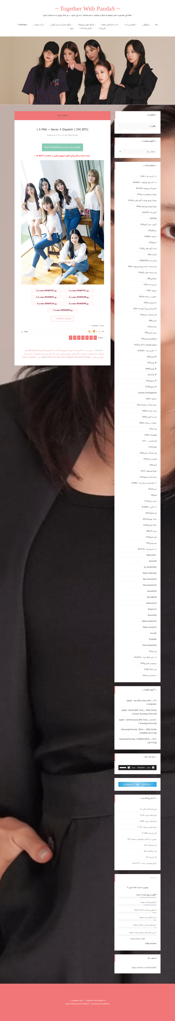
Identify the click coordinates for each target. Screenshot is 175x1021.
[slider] (123, 767)
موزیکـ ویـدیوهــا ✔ (149, 471)
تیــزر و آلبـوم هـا (149, 416)
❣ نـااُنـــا (57, 350)
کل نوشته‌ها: (152, 845)
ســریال (152, 489)
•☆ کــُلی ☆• (150, 507)
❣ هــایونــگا (42, 350)
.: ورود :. (71, 28)
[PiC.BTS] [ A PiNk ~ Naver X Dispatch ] (62, 129)
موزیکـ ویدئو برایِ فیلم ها (146, 206)
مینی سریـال (151, 501)
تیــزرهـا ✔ (151, 290)
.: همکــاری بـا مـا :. (130, 24)
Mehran (151, 603)
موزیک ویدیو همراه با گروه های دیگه (142, 200)
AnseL (153, 561)
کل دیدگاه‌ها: (152, 851)
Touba (153, 639)
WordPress (105, 1003)
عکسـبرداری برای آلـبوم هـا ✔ (42, 353)
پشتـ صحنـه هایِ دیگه (147, 272)
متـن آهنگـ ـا (150, 669)
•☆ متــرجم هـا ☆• (148, 549)
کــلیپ (30, 353)
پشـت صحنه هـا (149, 410)
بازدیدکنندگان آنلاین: (149, 809)
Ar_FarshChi (150, 567)
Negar (152, 609)
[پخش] (153, 767)
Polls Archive (151, 943)
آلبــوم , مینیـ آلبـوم (148, 224)
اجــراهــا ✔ (151, 236)
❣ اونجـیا (79, 350)
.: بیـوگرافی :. (146, 24)
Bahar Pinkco (150, 573)
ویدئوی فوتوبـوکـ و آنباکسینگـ (145, 344)
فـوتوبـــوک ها (151, 434)
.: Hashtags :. (22, 24)
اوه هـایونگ (151, 513)
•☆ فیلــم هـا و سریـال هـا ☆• (145, 483)
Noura (152, 615)
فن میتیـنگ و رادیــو (148, 452)
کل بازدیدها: (152, 833)
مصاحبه (152, 326)
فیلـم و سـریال (150, 458)
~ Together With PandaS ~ (87, 9)
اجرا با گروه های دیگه (148, 248)
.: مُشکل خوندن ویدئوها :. (86, 24)
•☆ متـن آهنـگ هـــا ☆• (146, 657)
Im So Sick (56, 357)
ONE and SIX (79, 357)
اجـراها (153, 242)
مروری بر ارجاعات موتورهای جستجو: (144, 839)
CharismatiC (150, 585)
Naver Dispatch (67, 357)
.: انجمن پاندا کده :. (86, 28)
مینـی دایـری (151, 332)
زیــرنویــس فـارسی (65, 353)
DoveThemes (84, 1003)
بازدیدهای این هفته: (149, 827)
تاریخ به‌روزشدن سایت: (148, 863)
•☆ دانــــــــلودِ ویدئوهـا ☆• (146, 182)
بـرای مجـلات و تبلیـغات (147, 404)
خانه (156, 24)
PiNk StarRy (32, 350)
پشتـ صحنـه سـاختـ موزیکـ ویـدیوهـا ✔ (142, 266)
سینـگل (152, 230)
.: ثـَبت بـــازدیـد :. (39, 24)
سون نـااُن (55, 353)
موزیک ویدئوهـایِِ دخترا (147, 194)
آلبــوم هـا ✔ (150, 212)
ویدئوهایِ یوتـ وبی (149, 338)
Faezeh (152, 591)
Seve (153, 633)
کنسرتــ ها (152, 254)
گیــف (153, 464)
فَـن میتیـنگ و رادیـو (148, 314)
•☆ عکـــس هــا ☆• (148, 350)
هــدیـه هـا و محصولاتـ (148, 477)
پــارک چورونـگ (93, 353)
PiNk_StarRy (73, 135)
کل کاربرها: (152, 857)
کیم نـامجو (151, 537)
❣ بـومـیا (72, 350)
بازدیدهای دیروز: (150, 821)
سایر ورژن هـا (150, 302)
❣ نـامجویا (50, 350)
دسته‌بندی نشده (150, 675)
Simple (88, 357)
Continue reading (62, 318)
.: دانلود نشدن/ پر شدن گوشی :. (61, 24)
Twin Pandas (149, 645)
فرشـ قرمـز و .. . (149, 440)
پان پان (153, 651)
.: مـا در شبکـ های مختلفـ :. (109, 24)
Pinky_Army (150, 627)
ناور (39, 357)
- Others (151, 555)
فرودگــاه (153, 446)
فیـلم (154, 495)
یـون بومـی (95, 357)
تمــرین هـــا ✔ (150, 284)
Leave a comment (29, 357)
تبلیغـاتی (84, 353)
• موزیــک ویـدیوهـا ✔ (147, 188)
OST (153, 218)
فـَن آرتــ (153, 428)
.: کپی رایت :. (102, 28)
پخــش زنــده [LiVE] (148, 260)
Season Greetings (147, 392)
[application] (137, 767)
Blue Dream (150, 579)
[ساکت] (129, 767)
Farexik (152, 597)
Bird (49, 357)
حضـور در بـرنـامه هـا (148, 296)
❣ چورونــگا (64, 350)
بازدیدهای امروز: (151, 815)
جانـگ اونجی (76, 353)
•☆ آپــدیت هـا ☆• (89, 350)
